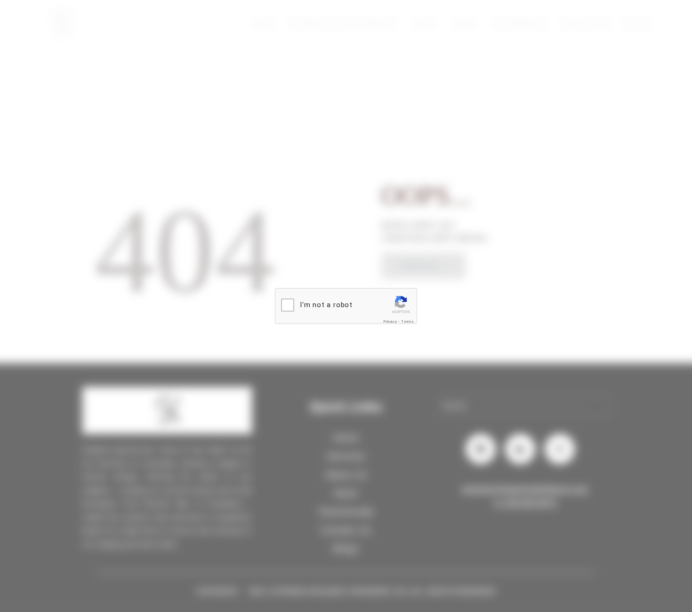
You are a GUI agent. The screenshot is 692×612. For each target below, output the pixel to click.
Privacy (390, 321)
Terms (407, 321)
